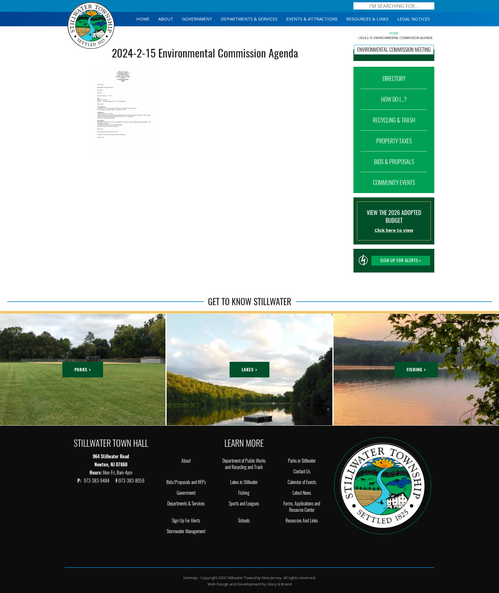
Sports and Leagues (244, 504)
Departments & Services (186, 504)
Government (186, 493)
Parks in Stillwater (302, 461)
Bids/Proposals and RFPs (186, 482)
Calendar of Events (302, 482)
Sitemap (190, 577)
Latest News (302, 493)
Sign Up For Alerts (186, 521)
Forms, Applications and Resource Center (301, 507)
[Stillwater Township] (382, 485)
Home (394, 33)
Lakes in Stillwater (244, 482)
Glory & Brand (279, 584)
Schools (244, 521)
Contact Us (301, 471)
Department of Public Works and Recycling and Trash (244, 464)
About (186, 461)
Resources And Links (302, 521)
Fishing (244, 493)
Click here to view (394, 230)
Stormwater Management (186, 531)
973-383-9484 (97, 481)
